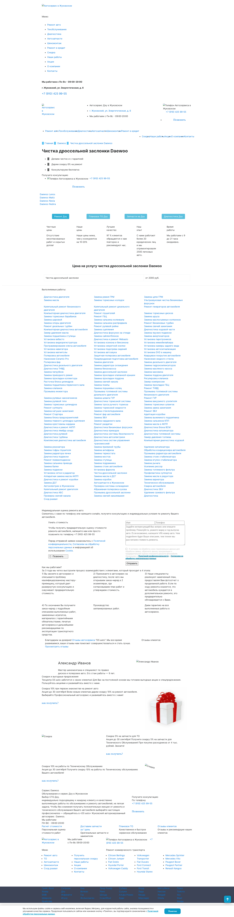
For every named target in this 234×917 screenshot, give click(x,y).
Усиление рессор (153, 466)
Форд (141, 888)
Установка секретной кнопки (109, 345)
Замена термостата (104, 453)
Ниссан (161, 891)
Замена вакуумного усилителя (160, 401)
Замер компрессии (154, 381)
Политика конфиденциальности (88, 885)
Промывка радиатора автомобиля (162, 453)
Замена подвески (53, 469)
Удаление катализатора (157, 446)
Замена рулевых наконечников (60, 398)
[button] (17, 661)
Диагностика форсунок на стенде (112, 332)
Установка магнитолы (55, 352)
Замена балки (51, 466)
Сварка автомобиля (155, 486)
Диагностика (54, 34)
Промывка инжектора (56, 391)
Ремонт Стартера (53, 414)
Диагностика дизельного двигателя (63, 365)
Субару (123, 888)
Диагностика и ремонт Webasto (111, 339)
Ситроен (65, 888)
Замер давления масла (56, 332)
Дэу (63, 891)
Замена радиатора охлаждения (111, 365)
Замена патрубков (54, 371)
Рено (102, 891)
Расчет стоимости (52, 826)
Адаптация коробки (154, 414)
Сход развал (50, 499)
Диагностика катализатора (158, 430)
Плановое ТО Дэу (98, 216)
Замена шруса (151, 316)
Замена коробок (103, 479)
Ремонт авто (54, 24)
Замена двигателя (103, 362)
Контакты (52, 71)
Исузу (64, 898)
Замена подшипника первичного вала (64, 385)
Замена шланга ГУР (104, 398)
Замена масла (51, 300)
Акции (50, 61)
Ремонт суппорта (53, 407)
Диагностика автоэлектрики (109, 437)
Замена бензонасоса (105, 368)
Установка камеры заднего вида (161, 345)
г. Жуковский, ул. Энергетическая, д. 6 (110, 110)
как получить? (50, 702)
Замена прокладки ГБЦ (156, 385)
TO (45, 858)
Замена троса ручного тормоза (111, 404)
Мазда (141, 894)
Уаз (179, 894)
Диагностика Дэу (173, 216)
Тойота (181, 891)
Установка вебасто (54, 339)
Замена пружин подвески (158, 332)
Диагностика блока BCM (157, 427)
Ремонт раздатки (103, 424)
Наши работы (54, 57)
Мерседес (143, 898)
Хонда (180, 901)
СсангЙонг (105, 898)
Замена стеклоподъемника (108, 411)
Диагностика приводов (106, 430)
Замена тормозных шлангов (159, 404)
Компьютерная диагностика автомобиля (66, 329)
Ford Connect (144, 865)
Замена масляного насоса (158, 368)
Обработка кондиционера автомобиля (165, 450)
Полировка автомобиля (56, 355)
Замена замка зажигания (157, 407)
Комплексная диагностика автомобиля (65, 440)
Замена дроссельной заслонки (110, 371)
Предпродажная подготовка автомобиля (116, 358)
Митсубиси (164, 888)
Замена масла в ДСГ (105, 476)
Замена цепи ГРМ (153, 296)
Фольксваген (87, 898)
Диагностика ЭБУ (153, 489)
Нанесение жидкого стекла (159, 358)
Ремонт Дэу (60, 216)
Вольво (84, 891)
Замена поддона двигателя (158, 375)
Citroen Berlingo (116, 855)
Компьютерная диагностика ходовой (164, 440)
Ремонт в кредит (56, 47)
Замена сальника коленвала (109, 319)
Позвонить (178, 119)
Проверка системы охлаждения (111, 486)
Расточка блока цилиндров (58, 381)
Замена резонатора (54, 446)
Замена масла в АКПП (156, 424)
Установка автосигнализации (160, 349)
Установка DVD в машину (157, 352)
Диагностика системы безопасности (114, 433)
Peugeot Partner (173, 865)
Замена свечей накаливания (109, 495)
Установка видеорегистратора (60, 342)
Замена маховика (153, 371)
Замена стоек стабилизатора (160, 456)
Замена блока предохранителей (61, 417)
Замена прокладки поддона (109, 378)
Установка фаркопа (104, 469)
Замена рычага (152, 463)
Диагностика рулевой (55, 433)
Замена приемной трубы (107, 446)
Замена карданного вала (107, 420)
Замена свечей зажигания (158, 326)
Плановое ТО (126, 826)
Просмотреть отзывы (56, 646)
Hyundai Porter (116, 865)
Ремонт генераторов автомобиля (162, 306)
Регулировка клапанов (156, 378)
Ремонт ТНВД (151, 388)
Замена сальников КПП (156, 420)
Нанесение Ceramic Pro (56, 358)
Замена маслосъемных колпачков (162, 319)
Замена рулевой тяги (55, 401)
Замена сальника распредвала (110, 323)
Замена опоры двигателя (57, 323)
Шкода (103, 894)
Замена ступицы (103, 460)
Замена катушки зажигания (59, 411)
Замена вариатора (154, 479)
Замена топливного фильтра (159, 469)
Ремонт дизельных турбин (58, 326)
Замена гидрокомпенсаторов (160, 365)
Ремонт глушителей (104, 313)
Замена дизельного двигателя (160, 362)
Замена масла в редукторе (158, 476)
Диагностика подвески (56, 456)
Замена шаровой (53, 319)
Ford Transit (143, 868)
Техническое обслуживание (159, 482)
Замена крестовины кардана (59, 424)
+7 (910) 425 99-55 (54, 93)
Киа (82, 888)
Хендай (161, 894)
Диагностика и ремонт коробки (61, 479)
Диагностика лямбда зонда (58, 430)
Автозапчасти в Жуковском (109, 482)
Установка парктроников (157, 339)
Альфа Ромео (126, 894)
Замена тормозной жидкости (110, 407)
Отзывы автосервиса (83, 640)
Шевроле (46, 898)
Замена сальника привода (58, 463)
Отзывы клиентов (167, 826)
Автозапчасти (54, 38)
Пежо (180, 888)
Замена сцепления (104, 329)
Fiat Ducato (143, 861)
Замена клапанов (53, 388)
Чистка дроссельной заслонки (110, 473)
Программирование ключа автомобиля (65, 345)
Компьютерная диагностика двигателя (64, 313)
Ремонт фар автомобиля (107, 414)
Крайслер (47, 901)
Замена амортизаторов (156, 336)
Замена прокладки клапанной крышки (114, 375)
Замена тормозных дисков (158, 313)
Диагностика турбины (56, 437)
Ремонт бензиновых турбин (159, 323)
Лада (141, 891)
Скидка (51, 52)
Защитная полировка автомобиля (112, 355)
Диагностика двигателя (56, 296)
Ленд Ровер (106, 888)
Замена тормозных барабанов (60, 316)
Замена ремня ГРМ (104, 296)
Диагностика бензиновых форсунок (113, 427)
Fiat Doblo (113, 861)
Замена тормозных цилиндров (60, 404)
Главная (49, 143)
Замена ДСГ (50, 482)
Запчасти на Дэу (136, 216)
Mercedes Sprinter (174, 855)
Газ (82, 894)
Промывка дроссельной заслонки (112, 492)
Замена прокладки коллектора (60, 378)
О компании (53, 66)
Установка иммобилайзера (158, 342)
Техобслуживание (56, 29)
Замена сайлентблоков (106, 336)
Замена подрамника (105, 463)
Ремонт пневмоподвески (57, 460)
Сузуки (123, 891)
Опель (161, 898)
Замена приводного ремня (58, 375)
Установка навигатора (56, 349)
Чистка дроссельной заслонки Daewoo (91, 143)
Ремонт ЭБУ (150, 411)
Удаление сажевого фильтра (159, 492)
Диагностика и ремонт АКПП (59, 427)
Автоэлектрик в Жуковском (59, 486)
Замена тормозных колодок (109, 300)
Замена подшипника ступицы (60, 336)
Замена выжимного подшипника (161, 417)
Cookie (69, 550)
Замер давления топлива (157, 437)
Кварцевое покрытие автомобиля (162, 355)
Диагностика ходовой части (159, 329)
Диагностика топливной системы (162, 433)
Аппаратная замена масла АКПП (61, 476)
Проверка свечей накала (57, 495)
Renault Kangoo (173, 868)
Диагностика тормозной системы (112, 401)
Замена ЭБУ (100, 417)
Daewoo (61, 143)
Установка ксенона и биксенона (111, 342)
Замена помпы (102, 385)
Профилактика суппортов (158, 473)
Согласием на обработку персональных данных (154, 557)
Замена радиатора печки (57, 453)
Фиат (179, 898)
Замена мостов (102, 456)
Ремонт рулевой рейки (106, 326)
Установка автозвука (105, 352)
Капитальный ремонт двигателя (61, 489)
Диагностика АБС (53, 492)
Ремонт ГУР (150, 398)
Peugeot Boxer (173, 861)
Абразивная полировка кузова (110, 489)
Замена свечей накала (106, 381)
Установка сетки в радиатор (59, 473)
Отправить (132, 563)
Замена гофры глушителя (57, 450)
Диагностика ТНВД (54, 368)
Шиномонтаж (54, 43)
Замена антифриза (104, 450)
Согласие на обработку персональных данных (128, 885)
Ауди (121, 898)
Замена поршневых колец (108, 388)
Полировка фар (52, 362)
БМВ (44, 894)
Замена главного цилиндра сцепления (64, 420)
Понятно (172, 911)
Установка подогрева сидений (110, 349)
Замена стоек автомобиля (108, 466)
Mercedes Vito (172, 858)
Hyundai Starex (145, 871)
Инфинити (66, 894)
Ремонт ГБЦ (100, 316)
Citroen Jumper (116, 858)
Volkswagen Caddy (118, 868)
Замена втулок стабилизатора (160, 460)
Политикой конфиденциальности (153, 556)
